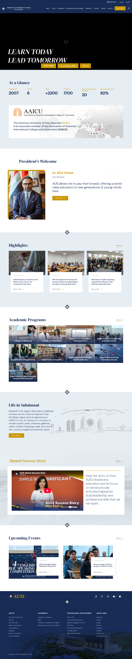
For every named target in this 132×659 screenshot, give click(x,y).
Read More (59, 198)
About (48, 8)
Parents (99, 625)
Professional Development (75, 8)
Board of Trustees (15, 633)
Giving (103, 8)
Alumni (99, 620)
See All (118, 245)
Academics (61, 8)
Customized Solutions (74, 620)
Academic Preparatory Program (49, 623)
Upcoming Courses (73, 633)
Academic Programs (45, 617)
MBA (39, 620)
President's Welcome (16, 617)
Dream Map (112, 2)
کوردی (121, 2)
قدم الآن (85, 66)
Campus (11, 631)
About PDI (70, 617)
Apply (53, 8)
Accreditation (13, 628)
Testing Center (72, 631)
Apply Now (120, 8)
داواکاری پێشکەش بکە (68, 66)
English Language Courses (76, 623)
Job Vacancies (101, 636)
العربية (128, 2)
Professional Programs (74, 628)
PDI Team (70, 625)
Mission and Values (15, 625)
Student (96, 8)
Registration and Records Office (49, 625)
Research (88, 8)
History (11, 620)
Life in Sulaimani (14, 636)
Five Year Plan (13, 623)
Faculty (110, 8)
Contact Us (100, 633)
